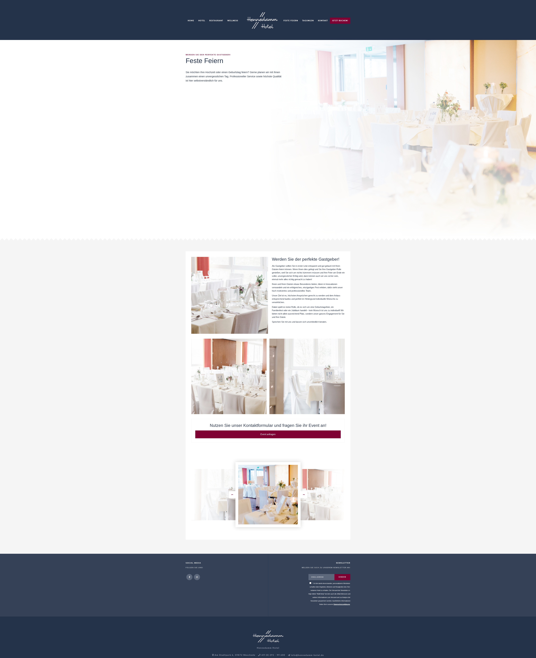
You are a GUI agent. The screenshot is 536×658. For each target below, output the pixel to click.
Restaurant (216, 21)
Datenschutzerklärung (342, 604)
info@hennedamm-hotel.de (307, 655)
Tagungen (308, 21)
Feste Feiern (290, 21)
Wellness (232, 21)
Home (191, 21)
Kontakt (323, 21)
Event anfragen (268, 434)
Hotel (201, 21)
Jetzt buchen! (340, 21)
